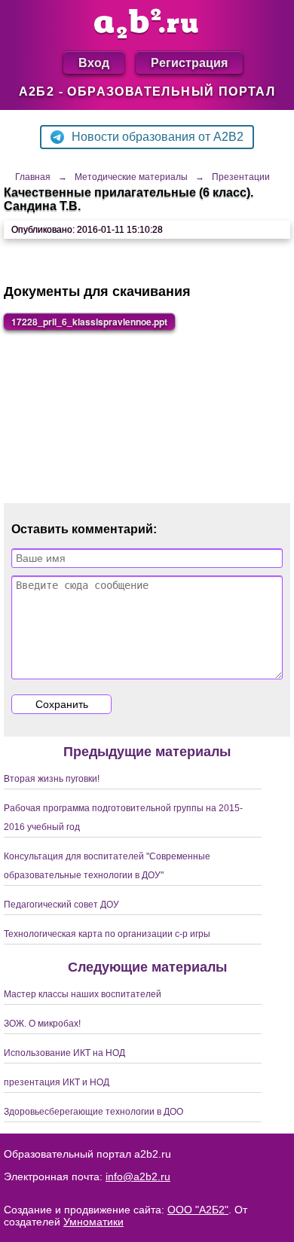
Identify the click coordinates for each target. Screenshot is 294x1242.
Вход (93, 62)
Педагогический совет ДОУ (61, 904)
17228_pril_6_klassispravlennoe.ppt (89, 321)
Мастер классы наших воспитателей (82, 994)
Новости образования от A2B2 (157, 136)
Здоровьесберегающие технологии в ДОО (93, 1111)
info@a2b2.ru (138, 1176)
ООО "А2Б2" (197, 1210)
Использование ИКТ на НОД (64, 1053)
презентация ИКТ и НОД (56, 1082)
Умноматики (93, 1222)
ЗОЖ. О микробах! (42, 1023)
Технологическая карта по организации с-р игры (107, 934)
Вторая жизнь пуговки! (52, 779)
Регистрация (189, 62)
